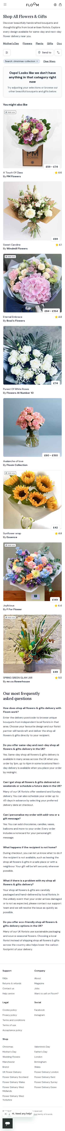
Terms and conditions (14, 1020)
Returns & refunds (12, 983)
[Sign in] (55, 4)
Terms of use (9, 1025)
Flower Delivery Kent (44, 1077)
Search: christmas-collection (22, 61)
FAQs (5, 978)
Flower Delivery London (46, 1072)
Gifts (50, 43)
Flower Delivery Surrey (45, 1082)
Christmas (8, 1046)
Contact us (8, 988)
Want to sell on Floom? (46, 993)
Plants (39, 43)
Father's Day (40, 1051)
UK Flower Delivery (12, 1072)
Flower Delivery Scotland (15, 1077)
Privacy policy (10, 1015)
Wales (37, 1066)
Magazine (39, 983)
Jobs (36, 988)
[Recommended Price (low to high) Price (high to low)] (58, 52)
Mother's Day (11, 43)
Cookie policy (10, 1010)
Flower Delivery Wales (14, 1082)
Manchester (9, 1061)
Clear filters (49, 61)
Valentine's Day (42, 1046)
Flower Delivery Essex (45, 1087)
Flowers (27, 43)
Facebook (39, 1010)
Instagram (39, 1015)
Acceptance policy (12, 1030)
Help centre (9, 993)
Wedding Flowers (11, 1056)
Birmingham (40, 1061)
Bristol (6, 1066)
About (37, 978)
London (38, 1056)
